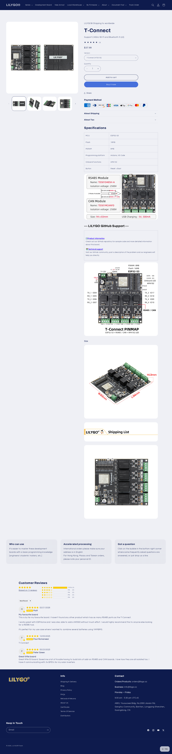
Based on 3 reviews (28, 590)
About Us (64, 703)
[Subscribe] (47, 730)
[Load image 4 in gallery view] (65, 104)
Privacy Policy (66, 690)
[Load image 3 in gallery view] (50, 104)
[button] (29, 5)
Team (21, 745)
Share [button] (88, 93)
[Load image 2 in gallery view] (34, 104)
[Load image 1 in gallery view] (19, 104)
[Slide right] (75, 103)
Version (87, 53)
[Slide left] (8, 103)
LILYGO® (15, 745)
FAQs (62, 694)
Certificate (64, 707)
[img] (32, 608)
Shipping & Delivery (68, 682)
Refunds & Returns (68, 699)
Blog (62, 686)
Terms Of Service (67, 711)
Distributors (65, 716)
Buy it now (111, 84)
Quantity (87, 64)
